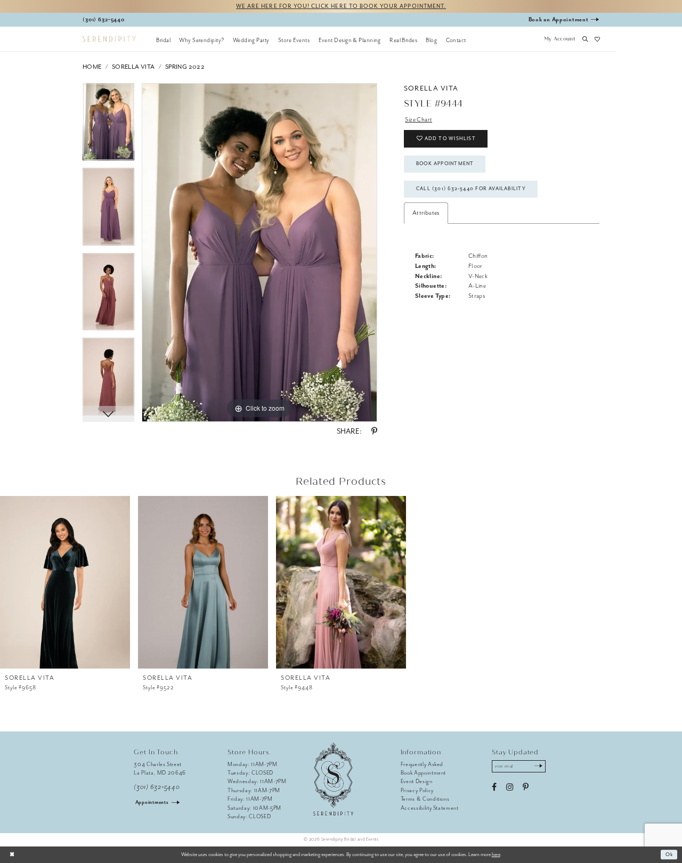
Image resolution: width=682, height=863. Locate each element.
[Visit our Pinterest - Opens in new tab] (526, 787)
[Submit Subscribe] (538, 766)
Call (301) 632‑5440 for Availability (471, 188)
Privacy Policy (417, 790)
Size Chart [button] (418, 120)
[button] (559, 40)
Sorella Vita (133, 67)
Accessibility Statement (430, 807)
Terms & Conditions (425, 798)
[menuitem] (163, 39)
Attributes (426, 213)
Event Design (417, 781)
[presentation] (65, 582)
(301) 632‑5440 (157, 787)
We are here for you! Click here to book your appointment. (341, 6)
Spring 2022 (185, 67)
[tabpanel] (108, 125)
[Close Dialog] (12, 854)
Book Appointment (445, 163)
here (496, 854)
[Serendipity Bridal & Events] (109, 39)
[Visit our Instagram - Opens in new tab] (509, 787)
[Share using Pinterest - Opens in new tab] (374, 431)
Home (92, 67)
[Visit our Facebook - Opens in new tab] (494, 787)
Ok (669, 854)
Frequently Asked (422, 764)
